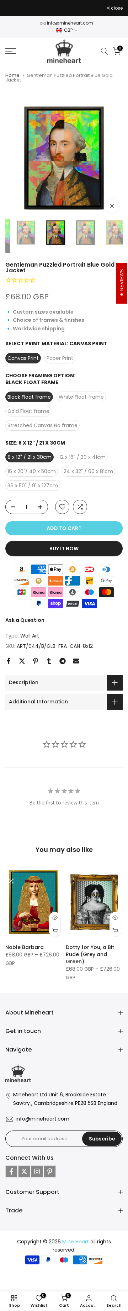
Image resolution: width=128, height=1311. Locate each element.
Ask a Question (24, 620)
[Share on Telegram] (62, 661)
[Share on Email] (76, 661)
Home (12, 75)
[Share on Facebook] (8, 661)
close (116, 8)
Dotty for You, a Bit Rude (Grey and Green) (90, 954)
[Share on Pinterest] (35, 661)
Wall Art (29, 635)
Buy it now (64, 548)
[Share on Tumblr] (49, 661)
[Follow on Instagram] (37, 1171)
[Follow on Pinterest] (50, 1171)
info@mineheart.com (70, 23)
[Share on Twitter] (22, 661)
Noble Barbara (24, 947)
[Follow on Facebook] (11, 1171)
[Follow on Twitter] (24, 1171)
